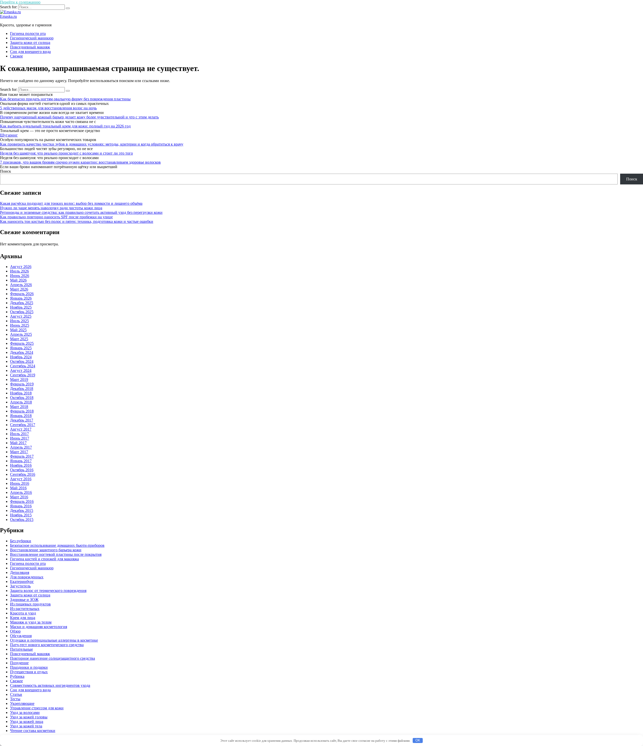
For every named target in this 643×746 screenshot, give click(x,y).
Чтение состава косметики (32, 730)
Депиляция (19, 572)
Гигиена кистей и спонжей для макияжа (44, 559)
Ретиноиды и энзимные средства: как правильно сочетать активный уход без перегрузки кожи (81, 212)
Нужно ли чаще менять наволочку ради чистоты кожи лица (51, 208)
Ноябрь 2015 (21, 515)
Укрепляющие (22, 703)
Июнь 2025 (19, 325)
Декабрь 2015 (21, 510)
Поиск (5, 171)
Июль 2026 (19, 271)
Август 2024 (20, 370)
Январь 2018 (21, 416)
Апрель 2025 (21, 334)
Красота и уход (23, 613)
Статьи (16, 694)
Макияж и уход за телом (30, 622)
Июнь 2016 (19, 483)
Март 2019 (19, 379)
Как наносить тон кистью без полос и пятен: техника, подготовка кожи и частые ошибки (76, 221)
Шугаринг (9, 135)
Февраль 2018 (22, 411)
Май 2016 (18, 488)
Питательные (21, 649)
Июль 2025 (19, 321)
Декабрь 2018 (21, 388)
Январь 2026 (21, 298)
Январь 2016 (21, 506)
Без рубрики (20, 541)
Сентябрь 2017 (22, 425)
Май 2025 (18, 330)
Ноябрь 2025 (21, 307)
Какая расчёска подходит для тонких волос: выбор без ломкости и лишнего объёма (71, 203)
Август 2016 (20, 479)
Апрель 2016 (21, 492)
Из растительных (24, 608)
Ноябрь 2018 (21, 393)
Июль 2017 (19, 434)
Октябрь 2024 (21, 361)
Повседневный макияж (30, 47)
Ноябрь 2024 (21, 357)
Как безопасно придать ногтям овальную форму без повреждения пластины (65, 99)
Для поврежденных (26, 577)
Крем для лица (22, 618)
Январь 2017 (21, 461)
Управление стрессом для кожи (37, 708)
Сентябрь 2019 (22, 375)
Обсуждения (21, 636)
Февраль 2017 (22, 456)
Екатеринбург (22, 581)
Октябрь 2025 (21, 312)
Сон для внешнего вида (30, 51)
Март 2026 (19, 289)
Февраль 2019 (22, 384)
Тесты (15, 699)
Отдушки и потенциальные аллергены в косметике (54, 640)
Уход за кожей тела (26, 726)
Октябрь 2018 (21, 397)
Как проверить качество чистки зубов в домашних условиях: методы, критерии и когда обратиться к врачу (91, 144)
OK (417, 740)
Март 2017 (19, 452)
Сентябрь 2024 (22, 366)
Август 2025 (20, 316)
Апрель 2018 (21, 402)
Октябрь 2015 (21, 519)
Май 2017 (18, 443)
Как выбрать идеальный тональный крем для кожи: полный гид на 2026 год (65, 126)
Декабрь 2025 (21, 303)
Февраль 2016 (22, 501)
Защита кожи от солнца (30, 42)
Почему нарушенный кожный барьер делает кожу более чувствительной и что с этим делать (79, 117)
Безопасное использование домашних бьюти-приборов (57, 545)
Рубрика (17, 676)
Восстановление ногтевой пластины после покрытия (55, 554)
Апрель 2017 (21, 447)
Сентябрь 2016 (22, 474)
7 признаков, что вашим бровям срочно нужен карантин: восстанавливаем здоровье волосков (80, 162)
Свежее (16, 56)
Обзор (15, 631)
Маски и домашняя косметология (38, 627)
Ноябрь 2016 (21, 465)
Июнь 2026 (19, 276)
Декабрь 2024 (21, 352)
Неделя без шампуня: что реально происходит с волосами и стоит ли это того (66, 153)
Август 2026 (20, 266)
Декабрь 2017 (21, 420)
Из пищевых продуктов (30, 604)
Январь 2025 (21, 348)
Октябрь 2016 (21, 470)
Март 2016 (19, 497)
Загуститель (20, 586)
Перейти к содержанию (20, 2)
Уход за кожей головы (28, 717)
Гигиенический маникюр (31, 38)
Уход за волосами (25, 712)
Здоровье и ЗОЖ (24, 599)
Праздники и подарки (29, 667)
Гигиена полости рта (28, 33)
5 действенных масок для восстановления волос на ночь (48, 108)
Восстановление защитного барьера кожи (45, 550)
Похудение (19, 663)
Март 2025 (19, 339)
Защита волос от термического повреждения (48, 590)
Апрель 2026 (21, 285)
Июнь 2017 (19, 438)
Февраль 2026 (22, 294)
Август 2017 (20, 429)
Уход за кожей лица (26, 721)
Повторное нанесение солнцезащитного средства (52, 658)
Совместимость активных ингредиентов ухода (50, 685)
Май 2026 (18, 280)
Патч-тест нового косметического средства (47, 645)
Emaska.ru (8, 16)
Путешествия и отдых (29, 672)
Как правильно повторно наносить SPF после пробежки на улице (56, 217)
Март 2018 (19, 406)
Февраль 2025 (22, 343)
